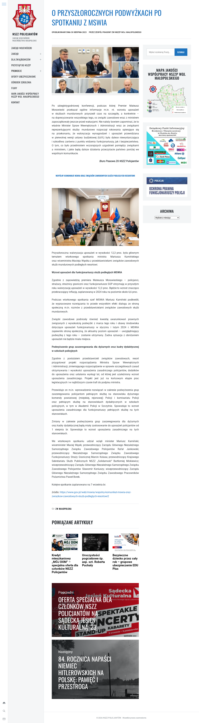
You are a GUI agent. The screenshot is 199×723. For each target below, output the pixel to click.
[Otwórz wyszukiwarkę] (4, 711)
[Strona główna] (4, 703)
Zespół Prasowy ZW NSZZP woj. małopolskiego (118, 32)
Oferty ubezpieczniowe (23, 76)
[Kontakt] (4, 719)
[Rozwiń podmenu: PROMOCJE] (40, 71)
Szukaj (180, 52)
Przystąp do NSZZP (21, 65)
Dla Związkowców (20, 59)
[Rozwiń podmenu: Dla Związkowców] (40, 59)
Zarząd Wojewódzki (21, 48)
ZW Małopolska (64, 508)
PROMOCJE (16, 70)
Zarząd (15, 53)
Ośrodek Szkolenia (21, 82)
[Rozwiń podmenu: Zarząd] (40, 54)
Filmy (14, 88)
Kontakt (15, 102)
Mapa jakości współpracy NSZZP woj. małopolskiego (25, 95)
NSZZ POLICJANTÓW (25, 34)
